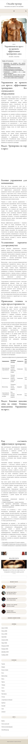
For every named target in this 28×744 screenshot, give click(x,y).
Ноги (2, 687)
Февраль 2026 (5, 646)
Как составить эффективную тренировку (13, 77)
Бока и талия (4, 670)
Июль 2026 (4, 631)
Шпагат (3, 711)
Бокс (2, 673)
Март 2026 (4, 643)
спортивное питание (6, 699)
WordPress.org (5, 729)
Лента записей (5, 724)
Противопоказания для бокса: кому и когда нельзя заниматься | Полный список (12, 599)
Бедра (3, 667)
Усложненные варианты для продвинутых (13, 70)
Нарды (3, 685)
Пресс (14, 44)
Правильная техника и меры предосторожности (14, 72)
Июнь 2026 (4, 634)
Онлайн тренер (14, 3)
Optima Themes (17, 741)
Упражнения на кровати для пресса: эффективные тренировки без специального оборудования (14, 64)
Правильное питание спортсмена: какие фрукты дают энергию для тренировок (12, 587)
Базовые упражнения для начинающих (13, 68)
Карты (3, 682)
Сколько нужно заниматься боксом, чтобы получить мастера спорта (11, 611)
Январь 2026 (4, 649)
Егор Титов (17, 56)
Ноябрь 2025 (4, 654)
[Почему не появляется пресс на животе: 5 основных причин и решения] (24, 553)
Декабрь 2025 (5, 651)
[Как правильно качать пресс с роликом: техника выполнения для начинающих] (4, 553)
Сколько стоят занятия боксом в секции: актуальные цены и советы (12, 605)
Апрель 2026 (4, 640)
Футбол (3, 702)
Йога (2, 679)
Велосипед (4, 676)
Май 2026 (3, 637)
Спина (3, 696)
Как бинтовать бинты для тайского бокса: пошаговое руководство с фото (12, 593)
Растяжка (3, 693)
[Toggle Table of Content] (23, 61)
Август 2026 (4, 628)
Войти (3, 721)
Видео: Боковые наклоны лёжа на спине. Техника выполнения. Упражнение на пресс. (14, 75)
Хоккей (3, 705)
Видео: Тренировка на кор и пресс (12, 67)
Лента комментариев (7, 726)
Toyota (3, 664)
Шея (2, 708)
